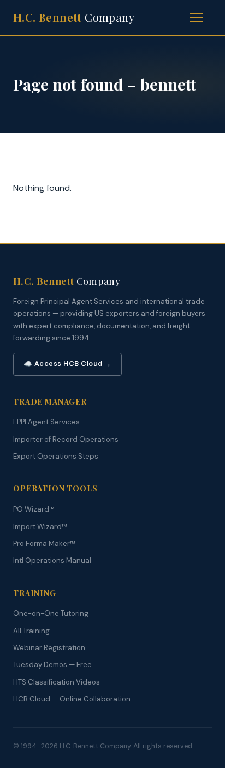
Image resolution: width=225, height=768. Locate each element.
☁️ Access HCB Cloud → (67, 363)
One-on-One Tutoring (50, 613)
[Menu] (201, 17)
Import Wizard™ (40, 526)
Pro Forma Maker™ (44, 543)
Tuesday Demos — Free (52, 664)
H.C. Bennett (73, 17)
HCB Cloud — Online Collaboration (72, 699)
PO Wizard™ (34, 509)
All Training (31, 630)
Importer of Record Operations (66, 439)
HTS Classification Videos (56, 682)
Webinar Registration (49, 647)
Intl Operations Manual (52, 560)
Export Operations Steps (55, 456)
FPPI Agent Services (46, 422)
